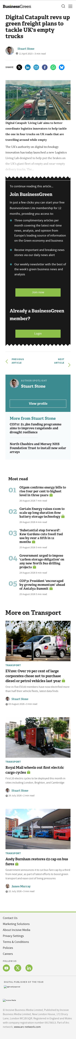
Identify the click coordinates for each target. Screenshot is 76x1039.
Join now (38, 292)
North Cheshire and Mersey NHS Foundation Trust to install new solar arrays (38, 448)
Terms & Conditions (16, 942)
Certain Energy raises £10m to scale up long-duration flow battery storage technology (42, 513)
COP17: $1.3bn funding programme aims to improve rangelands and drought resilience (35, 428)
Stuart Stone (25, 49)
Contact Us (10, 918)
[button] (63, 6)
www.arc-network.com (27, 1027)
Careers (8, 954)
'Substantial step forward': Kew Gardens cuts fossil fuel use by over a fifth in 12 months (41, 536)
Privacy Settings (13, 936)
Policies (8, 948)
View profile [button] (38, 404)
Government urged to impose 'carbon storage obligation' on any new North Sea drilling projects (41, 561)
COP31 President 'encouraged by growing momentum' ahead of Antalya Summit (42, 585)
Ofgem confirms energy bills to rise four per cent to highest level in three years (42, 491)
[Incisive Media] (9, 1000)
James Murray (21, 886)
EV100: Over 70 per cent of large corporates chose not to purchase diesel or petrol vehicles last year (33, 676)
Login (38, 334)
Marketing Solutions (16, 924)
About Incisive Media (16, 930)
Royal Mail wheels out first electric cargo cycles (34, 770)
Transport (13, 665)
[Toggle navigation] (69, 6)
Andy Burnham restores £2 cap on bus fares (36, 861)
